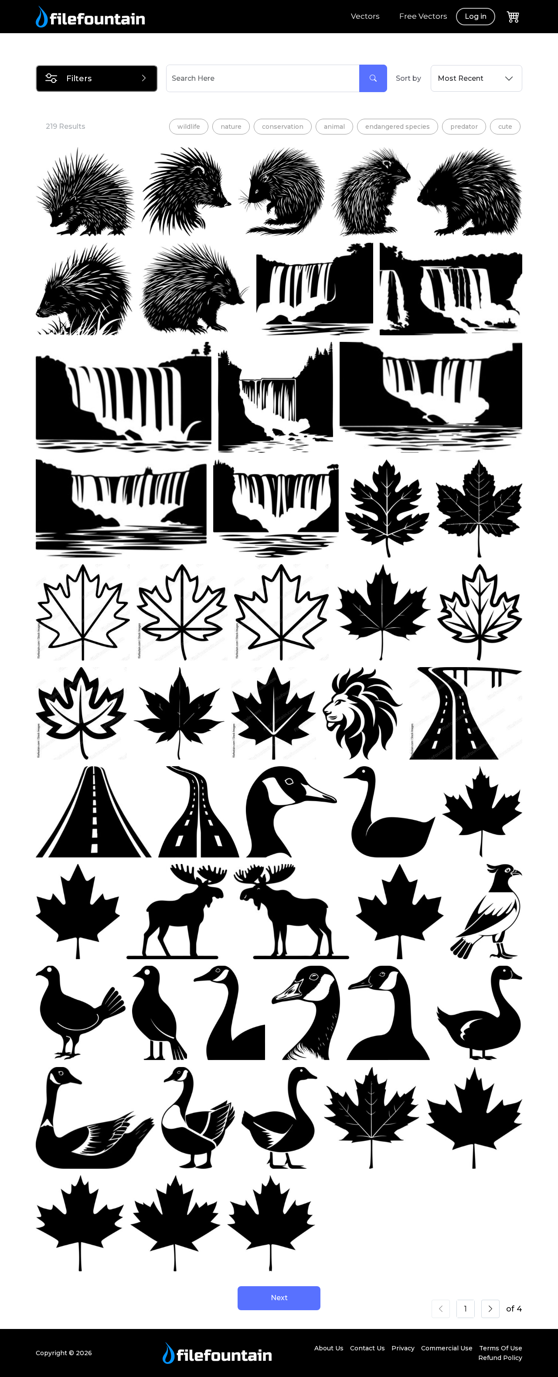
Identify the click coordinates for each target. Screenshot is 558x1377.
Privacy (403, 1348)
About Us (329, 1348)
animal (334, 127)
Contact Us (367, 1348)
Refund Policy (500, 1358)
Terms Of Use (500, 1348)
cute (505, 127)
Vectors (365, 16)
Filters (79, 78)
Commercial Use (447, 1348)
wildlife (188, 127)
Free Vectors (423, 16)
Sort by (408, 78)
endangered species (397, 127)
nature (231, 127)
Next (279, 1298)
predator (464, 127)
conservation (282, 127)
